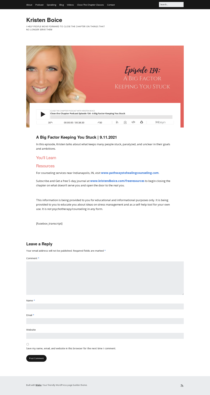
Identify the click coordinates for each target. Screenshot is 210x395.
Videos (70, 4)
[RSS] (182, 385)
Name (30, 300)
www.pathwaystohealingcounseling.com (130, 173)
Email (30, 315)
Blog (61, 4)
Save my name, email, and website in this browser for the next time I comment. (71, 348)
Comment (32, 258)
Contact (111, 4)
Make (39, 385)
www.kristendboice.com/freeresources (117, 181)
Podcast (39, 4)
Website (31, 329)
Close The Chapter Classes (90, 4)
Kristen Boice (44, 20)
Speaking (51, 4)
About (29, 4)
